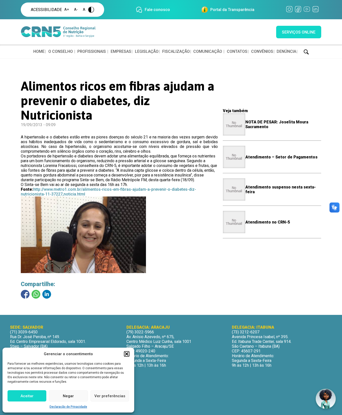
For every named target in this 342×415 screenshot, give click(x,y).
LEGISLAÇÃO (146, 51)
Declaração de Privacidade (68, 406)
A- (76, 10)
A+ (66, 10)
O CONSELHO (60, 51)
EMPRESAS (121, 51)
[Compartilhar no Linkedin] (46, 294)
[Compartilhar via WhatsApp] (36, 294)
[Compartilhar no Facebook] (25, 294)
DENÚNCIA (286, 51)
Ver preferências (109, 396)
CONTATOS (237, 51)
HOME (39, 51)
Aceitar (27, 396)
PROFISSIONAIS (91, 51)
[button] (126, 353)
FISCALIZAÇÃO (176, 51)
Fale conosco (157, 9)
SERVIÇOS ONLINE (298, 32)
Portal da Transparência (232, 9)
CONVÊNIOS (262, 51)
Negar (68, 396)
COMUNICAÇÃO (207, 51)
